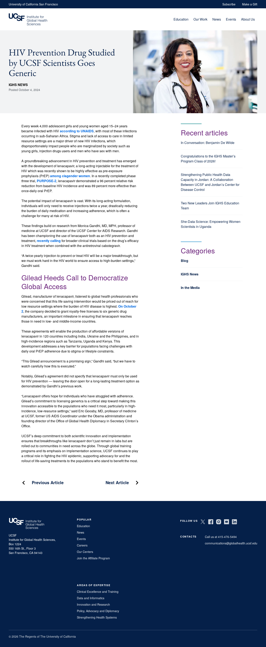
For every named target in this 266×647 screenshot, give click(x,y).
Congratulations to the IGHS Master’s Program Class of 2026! (208, 158)
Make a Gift (249, 4)
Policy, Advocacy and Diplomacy (98, 611)
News (216, 19)
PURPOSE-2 (46, 180)
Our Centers (85, 552)
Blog (184, 260)
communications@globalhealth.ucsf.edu (231, 543)
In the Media (190, 287)
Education (181, 19)
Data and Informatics (90, 598)
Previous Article (48, 482)
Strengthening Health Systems (97, 617)
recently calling (49, 240)
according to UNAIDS (77, 131)
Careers (82, 545)
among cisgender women (70, 175)
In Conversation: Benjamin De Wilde (207, 142)
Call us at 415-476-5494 (221, 537)
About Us (248, 19)
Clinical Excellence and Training (97, 591)
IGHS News (18, 84)
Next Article (117, 482)
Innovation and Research (93, 604)
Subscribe (228, 4)
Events (231, 19)
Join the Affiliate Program (93, 558)
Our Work (200, 19)
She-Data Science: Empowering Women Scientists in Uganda (210, 224)
